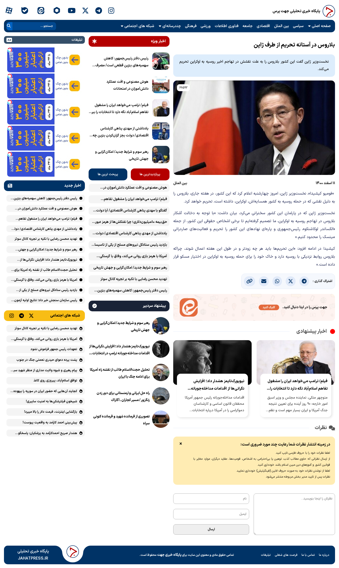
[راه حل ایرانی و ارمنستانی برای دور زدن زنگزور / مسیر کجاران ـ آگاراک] (161, 396)
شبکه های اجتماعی (139, 26)
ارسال (211, 529)
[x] (85, 11)
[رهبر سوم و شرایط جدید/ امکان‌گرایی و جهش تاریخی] (161, 155)
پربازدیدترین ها (150, 174)
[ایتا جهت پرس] (254, 308)
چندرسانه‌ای (171, 26)
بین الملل (281, 26)
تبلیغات (266, 555)
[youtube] (72, 11)
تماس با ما (308, 555)
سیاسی (298, 26)
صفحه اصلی (321, 26)
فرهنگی (191, 26)
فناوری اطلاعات (226, 26)
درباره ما (324, 555)
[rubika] (57, 11)
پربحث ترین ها (108, 174)
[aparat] (9, 11)
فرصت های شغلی (286, 555)
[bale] (25, 11)
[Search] (8, 26)
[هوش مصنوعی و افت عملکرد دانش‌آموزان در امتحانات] (161, 85)
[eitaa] (41, 11)
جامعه (247, 26)
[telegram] (98, 11)
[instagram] (111, 11)
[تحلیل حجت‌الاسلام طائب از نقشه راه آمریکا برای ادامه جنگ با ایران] (161, 373)
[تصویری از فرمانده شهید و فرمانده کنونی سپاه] (161, 420)
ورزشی (206, 26)
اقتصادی (263, 26)
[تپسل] (9, 49)
